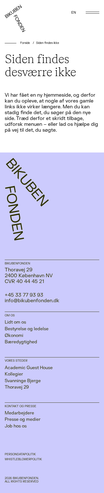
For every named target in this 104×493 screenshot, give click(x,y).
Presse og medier (22, 419)
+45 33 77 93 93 (24, 295)
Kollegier (14, 374)
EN (73, 12)
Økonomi (14, 335)
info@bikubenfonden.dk (32, 300)
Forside (25, 43)
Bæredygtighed (21, 342)
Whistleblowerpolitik (23, 459)
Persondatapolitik (20, 454)
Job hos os (16, 426)
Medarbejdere (19, 413)
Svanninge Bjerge (23, 381)
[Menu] (92, 13)
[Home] (21, 20)
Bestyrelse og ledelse (27, 329)
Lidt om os (15, 322)
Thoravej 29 (17, 387)
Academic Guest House (29, 368)
